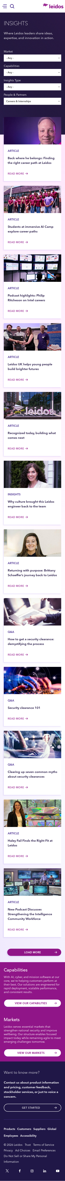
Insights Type (12, 80)
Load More (32, 952)
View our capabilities (31, 1003)
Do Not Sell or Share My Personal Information (25, 1159)
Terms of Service (43, 1144)
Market (8, 51)
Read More (16, 173)
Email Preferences (44, 1150)
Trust (28, 1144)
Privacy (8, 1150)
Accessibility (28, 1135)
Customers (24, 1129)
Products (9, 1129)
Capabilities (11, 66)
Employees (11, 1135)
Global (51, 1129)
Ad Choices (22, 1150)
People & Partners (15, 94)
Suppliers (39, 1129)
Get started (31, 1108)
